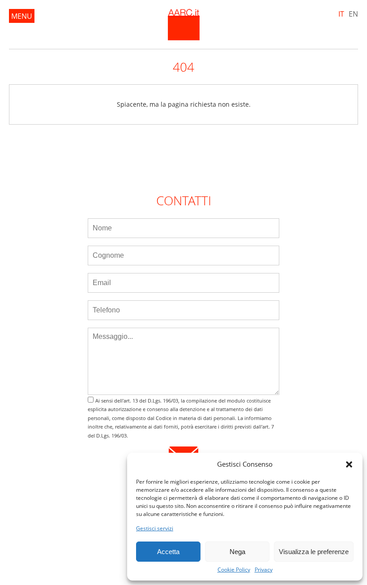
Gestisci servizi (154, 528)
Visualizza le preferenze (314, 551)
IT (341, 14)
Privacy (264, 569)
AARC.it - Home (184, 24)
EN (353, 14)
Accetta (168, 551)
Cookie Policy (234, 569)
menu (21, 16)
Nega (237, 551)
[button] (349, 464)
